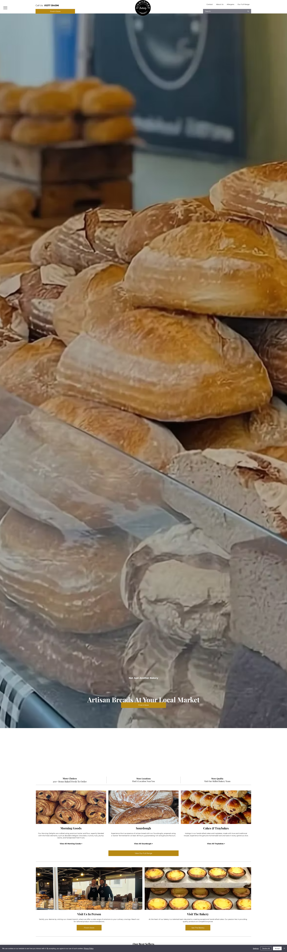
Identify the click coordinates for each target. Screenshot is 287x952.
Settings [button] (256, 948)
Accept (277, 948)
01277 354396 (51, 5)
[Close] (284, 948)
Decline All (266, 948)
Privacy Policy (88, 948)
